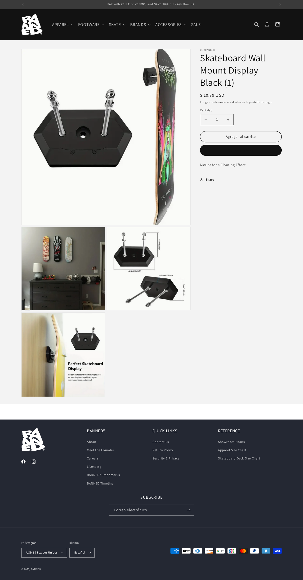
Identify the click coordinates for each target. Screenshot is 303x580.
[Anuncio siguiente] (280, 4)
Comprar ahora (241, 150)
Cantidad (206, 110)
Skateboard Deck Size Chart (239, 458)
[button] (62, 24)
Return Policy (162, 450)
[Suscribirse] (188, 510)
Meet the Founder (100, 450)
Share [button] (209, 179)
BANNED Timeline (100, 483)
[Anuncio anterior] (23, 4)
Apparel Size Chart (232, 450)
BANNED (36, 569)
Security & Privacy (165, 458)
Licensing (94, 466)
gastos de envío (215, 102)
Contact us (160, 441)
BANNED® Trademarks (103, 475)
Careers (92, 458)
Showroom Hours (231, 441)
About (91, 441)
